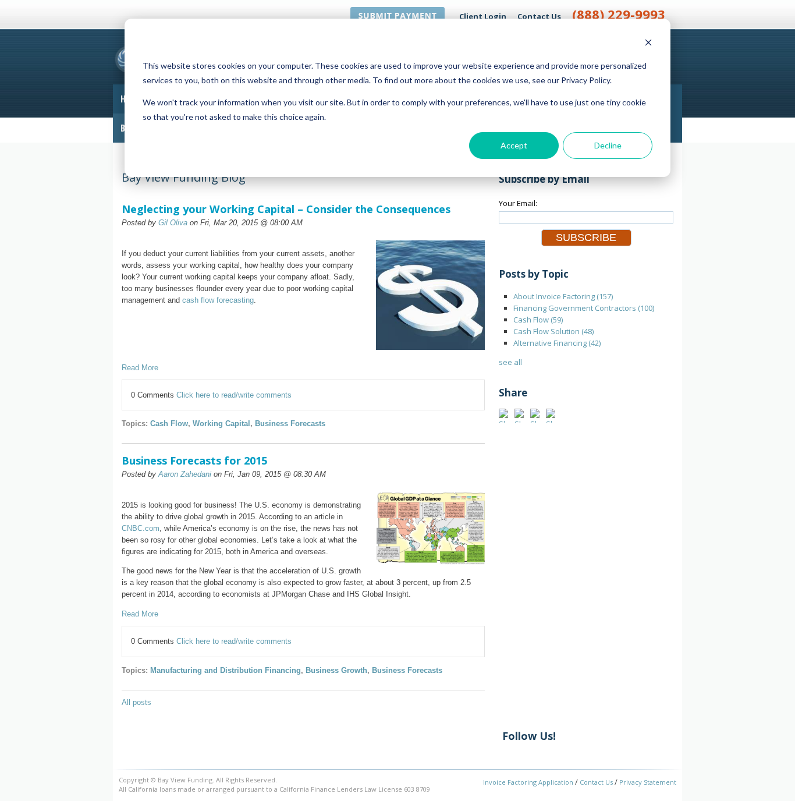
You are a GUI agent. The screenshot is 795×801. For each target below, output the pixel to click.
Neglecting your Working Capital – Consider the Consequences (286, 209)
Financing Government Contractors (583, 308)
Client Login (482, 16)
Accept (514, 145)
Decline (608, 145)
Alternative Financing (557, 343)
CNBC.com (140, 528)
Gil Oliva (172, 222)
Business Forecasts (290, 423)
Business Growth (336, 670)
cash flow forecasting (218, 300)
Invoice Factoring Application (528, 782)
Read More (140, 367)
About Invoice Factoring (563, 296)
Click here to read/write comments (234, 395)
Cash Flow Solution (553, 331)
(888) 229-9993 (618, 14)
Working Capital (221, 423)
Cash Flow (169, 423)
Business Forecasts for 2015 (194, 460)
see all (510, 362)
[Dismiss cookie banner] (648, 44)
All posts (136, 702)
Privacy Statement (647, 782)
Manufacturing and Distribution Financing (225, 670)
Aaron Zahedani (184, 474)
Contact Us (539, 16)
